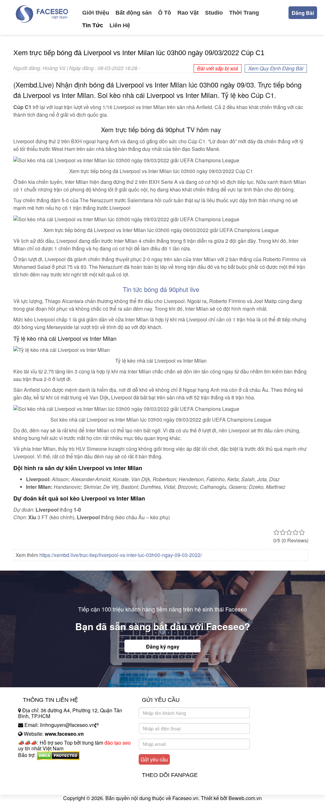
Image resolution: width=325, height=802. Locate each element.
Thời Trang (244, 13)
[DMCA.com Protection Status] (58, 755)
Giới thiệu (95, 13)
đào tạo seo (117, 742)
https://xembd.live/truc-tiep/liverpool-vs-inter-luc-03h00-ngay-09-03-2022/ (120, 555)
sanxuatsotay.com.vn (41, 775)
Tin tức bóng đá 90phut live (161, 289)
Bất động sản (134, 13)
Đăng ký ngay (162, 646)
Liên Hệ (119, 25)
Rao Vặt (188, 13)
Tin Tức (92, 25)
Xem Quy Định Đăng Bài (275, 68)
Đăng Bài (303, 12)
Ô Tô (164, 13)
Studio (214, 13)
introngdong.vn (35, 766)
